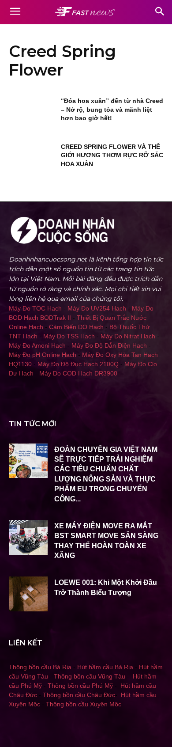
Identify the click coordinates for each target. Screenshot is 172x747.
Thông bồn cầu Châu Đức (79, 694)
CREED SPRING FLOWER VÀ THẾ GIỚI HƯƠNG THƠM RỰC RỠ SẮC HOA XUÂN (112, 155)
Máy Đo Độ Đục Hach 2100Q (78, 364)
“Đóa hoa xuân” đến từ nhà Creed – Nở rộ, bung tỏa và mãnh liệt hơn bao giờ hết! (112, 109)
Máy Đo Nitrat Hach (128, 336)
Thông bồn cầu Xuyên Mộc (83, 704)
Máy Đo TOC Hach (35, 308)
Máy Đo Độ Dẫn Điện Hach (109, 345)
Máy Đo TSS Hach (69, 336)
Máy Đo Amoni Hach (37, 345)
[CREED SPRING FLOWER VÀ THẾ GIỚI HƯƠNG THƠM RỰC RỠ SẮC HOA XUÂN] (32, 159)
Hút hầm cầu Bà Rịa (105, 667)
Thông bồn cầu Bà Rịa (40, 667)
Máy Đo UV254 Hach (96, 308)
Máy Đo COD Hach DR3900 (78, 373)
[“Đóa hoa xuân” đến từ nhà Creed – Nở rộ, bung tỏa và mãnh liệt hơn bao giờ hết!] (32, 113)
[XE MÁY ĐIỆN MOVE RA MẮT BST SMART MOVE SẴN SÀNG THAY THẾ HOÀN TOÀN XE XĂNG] (28, 537)
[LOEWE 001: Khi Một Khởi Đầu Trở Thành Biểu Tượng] (28, 593)
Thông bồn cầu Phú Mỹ (80, 685)
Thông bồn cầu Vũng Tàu (89, 676)
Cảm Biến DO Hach (76, 326)
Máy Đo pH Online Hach (42, 354)
